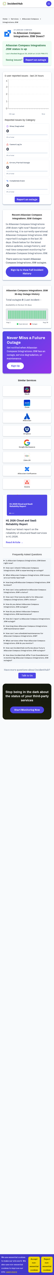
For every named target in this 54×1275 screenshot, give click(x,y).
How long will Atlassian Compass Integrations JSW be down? (27, 583)
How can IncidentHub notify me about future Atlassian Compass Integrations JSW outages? (24, 649)
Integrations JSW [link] (10, 22)
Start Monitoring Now (27, 709)
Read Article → (14, 542)
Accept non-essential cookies (34, 1264)
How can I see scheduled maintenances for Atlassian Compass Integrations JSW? (23, 634)
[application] (27, 95)
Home (5, 19)
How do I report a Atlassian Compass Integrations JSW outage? (27, 620)
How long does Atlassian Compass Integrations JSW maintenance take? (25, 627)
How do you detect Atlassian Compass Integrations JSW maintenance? (21, 612)
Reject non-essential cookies (46, 1264)
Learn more (11, 1272)
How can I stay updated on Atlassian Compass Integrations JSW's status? (25, 591)
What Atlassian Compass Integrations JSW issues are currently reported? (27, 576)
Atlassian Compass (30, 19)
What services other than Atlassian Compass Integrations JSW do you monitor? (24, 642)
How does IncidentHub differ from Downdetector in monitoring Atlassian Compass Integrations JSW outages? (26, 658)
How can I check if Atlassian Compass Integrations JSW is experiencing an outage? (24, 569)
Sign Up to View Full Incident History (27, 272)
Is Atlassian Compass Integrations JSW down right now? (25, 562)
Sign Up (15, 365)
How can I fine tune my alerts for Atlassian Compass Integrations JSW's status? (23, 598)
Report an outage (36, 59)
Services (15, 19)
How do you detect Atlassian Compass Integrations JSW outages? (21, 605)
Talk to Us (27, 675)
